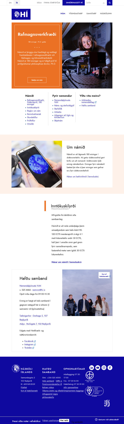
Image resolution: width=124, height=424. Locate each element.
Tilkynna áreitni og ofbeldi (52, 391)
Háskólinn (106, 14)
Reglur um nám (33, 111)
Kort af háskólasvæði (29, 391)
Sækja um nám (37, 80)
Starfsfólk (58, 109)
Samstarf (91, 14)
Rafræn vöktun (48, 387)
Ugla (39, 3)
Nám (63, 14)
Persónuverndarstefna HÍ (52, 384)
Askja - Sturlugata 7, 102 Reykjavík (35, 324)
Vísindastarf (76, 14)
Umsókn (30, 124)
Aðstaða (57, 112)
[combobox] (95, 2)
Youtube (28, 348)
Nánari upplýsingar (50, 421)
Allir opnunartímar (71, 387)
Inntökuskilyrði (33, 108)
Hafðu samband (88, 105)
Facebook (28, 341)
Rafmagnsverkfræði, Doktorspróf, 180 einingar (35, 102)
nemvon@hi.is (38, 290)
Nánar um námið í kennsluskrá (66, 262)
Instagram (28, 344)
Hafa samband (48, 381)
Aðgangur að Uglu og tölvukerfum (64, 116)
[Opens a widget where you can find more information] (107, 420)
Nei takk (64, 420)
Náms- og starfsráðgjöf (64, 105)
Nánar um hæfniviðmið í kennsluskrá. (83, 177)
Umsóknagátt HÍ (74, 3)
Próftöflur (31, 121)
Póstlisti (24, 387)
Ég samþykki (77, 422)
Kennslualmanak (34, 114)
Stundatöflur (32, 117)
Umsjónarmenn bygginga (74, 391)
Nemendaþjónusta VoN (62, 101)
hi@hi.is (59, 381)
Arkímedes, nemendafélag (87, 101)
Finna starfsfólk (52, 3)
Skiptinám (58, 121)
